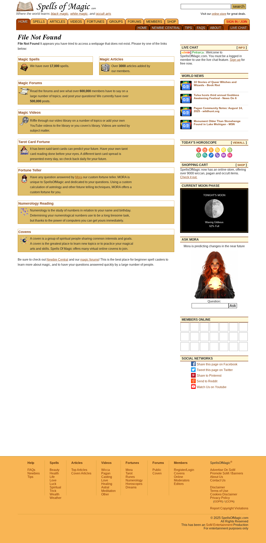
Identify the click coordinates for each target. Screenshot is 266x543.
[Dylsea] (214, 336)
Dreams (131, 487)
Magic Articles (111, 59)
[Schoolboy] (204, 327)
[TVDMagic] (243, 327)
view (239, 142)
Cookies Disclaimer (223, 494)
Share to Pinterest (209, 375)
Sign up (235, 59)
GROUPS (116, 21)
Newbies (33, 473)
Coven (157, 473)
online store (219, 13)
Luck (53, 483)
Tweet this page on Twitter (215, 370)
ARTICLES (57, 21)
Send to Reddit (207, 381)
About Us (216, 476)
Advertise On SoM (222, 469)
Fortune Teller (29, 170)
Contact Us (217, 480)
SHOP (171, 21)
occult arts (103, 13)
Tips (30, 476)
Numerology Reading (36, 203)
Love (53, 480)
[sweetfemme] (223, 346)
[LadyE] (204, 346)
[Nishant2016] (243, 336)
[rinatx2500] (233, 346)
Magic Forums (30, 83)
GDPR (218, 501)
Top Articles (79, 469)
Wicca (105, 469)
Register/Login (184, 469)
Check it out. (188, 177)
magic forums (89, 259)
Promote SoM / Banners (226, 473)
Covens (24, 232)
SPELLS (39, 21)
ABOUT (215, 28)
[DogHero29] (223, 336)
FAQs (31, 469)
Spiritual (55, 487)
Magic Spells (29, 59)
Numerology (134, 480)
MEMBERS (154, 21)
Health (54, 473)
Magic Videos (29, 112)
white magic (79, 13)
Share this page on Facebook (217, 364)
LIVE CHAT (239, 28)
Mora (78, 177)
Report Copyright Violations (229, 508)
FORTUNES (95, 21)
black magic (59, 13)
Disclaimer (217, 487)
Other (105, 494)
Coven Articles (81, 473)
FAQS (201, 28)
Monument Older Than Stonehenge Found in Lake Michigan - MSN (217, 123)
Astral (105, 487)
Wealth (54, 494)
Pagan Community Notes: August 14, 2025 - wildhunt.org (218, 110)
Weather (55, 497)
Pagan (105, 473)
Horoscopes (134, 483)
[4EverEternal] (185, 336)
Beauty (54, 469)
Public (156, 469)
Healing (106, 483)
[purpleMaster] (194, 327)
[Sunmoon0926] (185, 327)
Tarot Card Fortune (34, 142)
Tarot (129, 473)
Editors (179, 483)
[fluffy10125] (204, 336)
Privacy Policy (220, 497)
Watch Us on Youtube (211, 387)
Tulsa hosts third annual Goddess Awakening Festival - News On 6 (216, 96)
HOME (23, 21)
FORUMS (134, 21)
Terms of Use (219, 490)
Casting (106, 476)
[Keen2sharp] (194, 346)
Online (178, 476)
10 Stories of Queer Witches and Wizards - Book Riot (215, 83)
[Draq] (194, 336)
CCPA (229, 501)
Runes (130, 476)
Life (52, 476)
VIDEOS (76, 21)
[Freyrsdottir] (214, 327)
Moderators (181, 480)
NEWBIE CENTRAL (166, 28)
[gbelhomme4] (185, 346)
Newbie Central (57, 259)
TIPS (188, 28)
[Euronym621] (233, 336)
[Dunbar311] (233, 327)
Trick (53, 490)
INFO (241, 47)
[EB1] (214, 346)
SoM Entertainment (219, 524)
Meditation (108, 490)
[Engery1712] (243, 346)
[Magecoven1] (223, 327)
